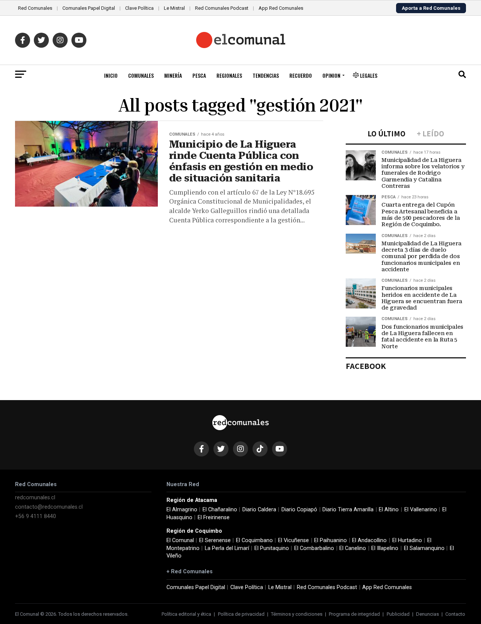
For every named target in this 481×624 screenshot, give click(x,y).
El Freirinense (214, 517)
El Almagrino (181, 509)
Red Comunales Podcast (221, 8)
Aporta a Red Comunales (431, 8)
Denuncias (427, 614)
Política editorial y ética (186, 614)
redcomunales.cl (35, 497)
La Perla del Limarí (227, 548)
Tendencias (266, 75)
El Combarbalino (314, 548)
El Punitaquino (271, 548)
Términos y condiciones (296, 614)
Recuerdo (300, 75)
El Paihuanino (330, 540)
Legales (368, 75)
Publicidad (398, 614)
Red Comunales (35, 8)
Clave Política (139, 8)
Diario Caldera (259, 509)
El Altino (389, 509)
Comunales (141, 75)
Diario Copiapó (299, 509)
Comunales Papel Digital (88, 8)
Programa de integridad (354, 614)
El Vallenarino (420, 509)
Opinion (331, 75)
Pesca (199, 75)
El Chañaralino (220, 509)
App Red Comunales (281, 8)
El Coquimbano (254, 540)
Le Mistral (174, 8)
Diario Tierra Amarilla (348, 509)
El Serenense (215, 540)
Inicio (111, 75)
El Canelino (352, 548)
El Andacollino (369, 540)
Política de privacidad (241, 614)
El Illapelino (384, 548)
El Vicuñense (293, 540)
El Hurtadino (407, 540)
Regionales (229, 75)
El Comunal (180, 540)
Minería (173, 75)
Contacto (455, 614)
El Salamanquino (424, 548)
